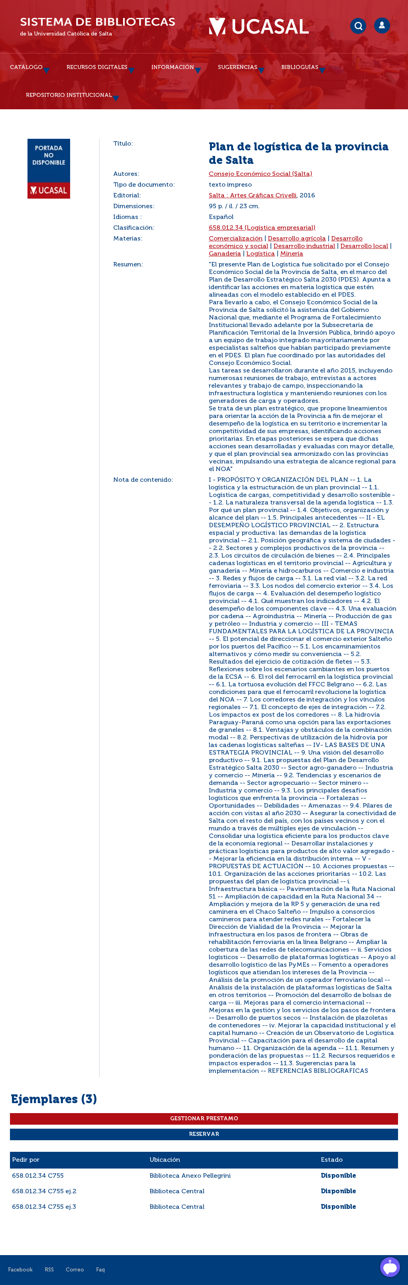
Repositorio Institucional (69, 95)
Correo (75, 1270)
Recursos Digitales (97, 67)
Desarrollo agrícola (297, 239)
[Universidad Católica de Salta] (263, 27)
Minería (291, 254)
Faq (100, 1270)
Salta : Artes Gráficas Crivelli (252, 196)
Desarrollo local (364, 246)
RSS (49, 1270)
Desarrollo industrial (304, 246)
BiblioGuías (299, 67)
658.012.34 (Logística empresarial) (262, 228)
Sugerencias (237, 67)
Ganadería (225, 254)
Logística (260, 254)
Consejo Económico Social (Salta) (260, 174)
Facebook (20, 1270)
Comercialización (236, 239)
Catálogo (26, 67)
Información (172, 67)
